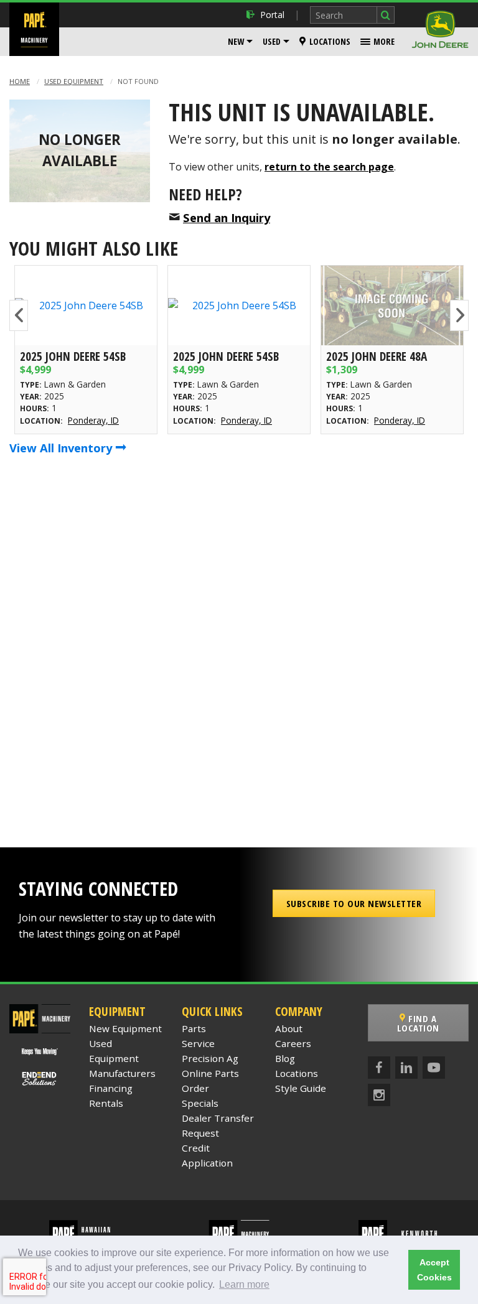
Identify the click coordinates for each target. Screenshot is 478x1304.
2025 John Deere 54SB (73, 356)
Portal (272, 15)
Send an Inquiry (226, 217)
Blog (285, 1058)
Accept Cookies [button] (434, 1269)
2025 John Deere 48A (376, 356)
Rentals (106, 1103)
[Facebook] (379, 1067)
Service (198, 1043)
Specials (200, 1103)
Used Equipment (73, 81)
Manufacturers (122, 1073)
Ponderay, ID (93, 420)
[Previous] (18, 315)
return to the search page (329, 167)
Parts (194, 1028)
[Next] (459, 315)
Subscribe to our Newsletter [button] (354, 903)
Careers (293, 1043)
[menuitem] (240, 42)
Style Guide (300, 1088)
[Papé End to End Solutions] (40, 1079)
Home (19, 81)
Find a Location (418, 1023)
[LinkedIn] (406, 1067)
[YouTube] (434, 1067)
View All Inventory (62, 447)
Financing (111, 1088)
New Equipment (125, 1028)
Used (272, 41)
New (236, 41)
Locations (329, 41)
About (288, 1028)
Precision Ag (210, 1058)
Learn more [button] (244, 1284)
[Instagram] (379, 1095)
